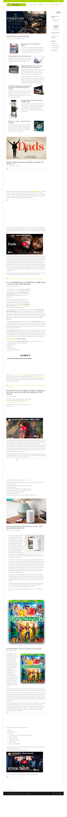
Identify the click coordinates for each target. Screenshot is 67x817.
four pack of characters (38, 376)
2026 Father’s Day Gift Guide (17, 36)
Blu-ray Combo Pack (20, 305)
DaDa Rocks (18, 38)
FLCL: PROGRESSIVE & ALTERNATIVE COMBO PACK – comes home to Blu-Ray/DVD (26, 283)
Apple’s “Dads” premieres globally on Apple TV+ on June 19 (25, 163)
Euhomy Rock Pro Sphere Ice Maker (30, 44)
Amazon (11, 590)
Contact (56, 4)
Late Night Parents (55, 45)
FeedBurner (56, 29)
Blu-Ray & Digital (16, 290)
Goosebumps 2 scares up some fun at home (23, 648)
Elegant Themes (15, 793)
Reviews (46, 4)
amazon (21, 402)
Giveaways (41, 4)
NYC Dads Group (55, 47)
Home (31, 4)
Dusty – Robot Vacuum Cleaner (19, 122)
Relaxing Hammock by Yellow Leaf (19, 56)
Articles (14, 38)
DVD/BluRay (14, 655)
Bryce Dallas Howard (36, 191)
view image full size (26, 480)
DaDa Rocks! (54, 36)
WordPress (28, 793)
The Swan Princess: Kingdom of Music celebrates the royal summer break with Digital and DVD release (25, 392)
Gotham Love (54, 43)
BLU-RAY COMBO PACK (11, 338)
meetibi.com (32, 588)
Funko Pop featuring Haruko (19, 374)
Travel (51, 4)
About (35, 4)
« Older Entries (9, 789)
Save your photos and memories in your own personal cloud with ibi (24, 527)
